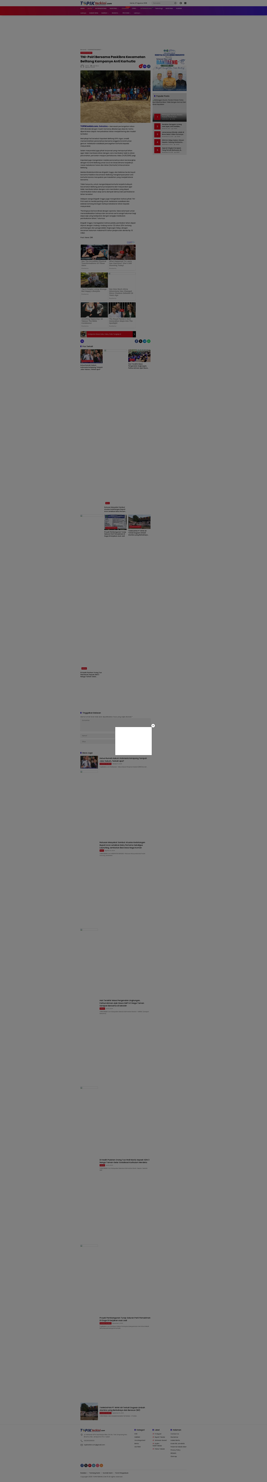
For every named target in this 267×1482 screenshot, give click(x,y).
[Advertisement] (133, 741)
